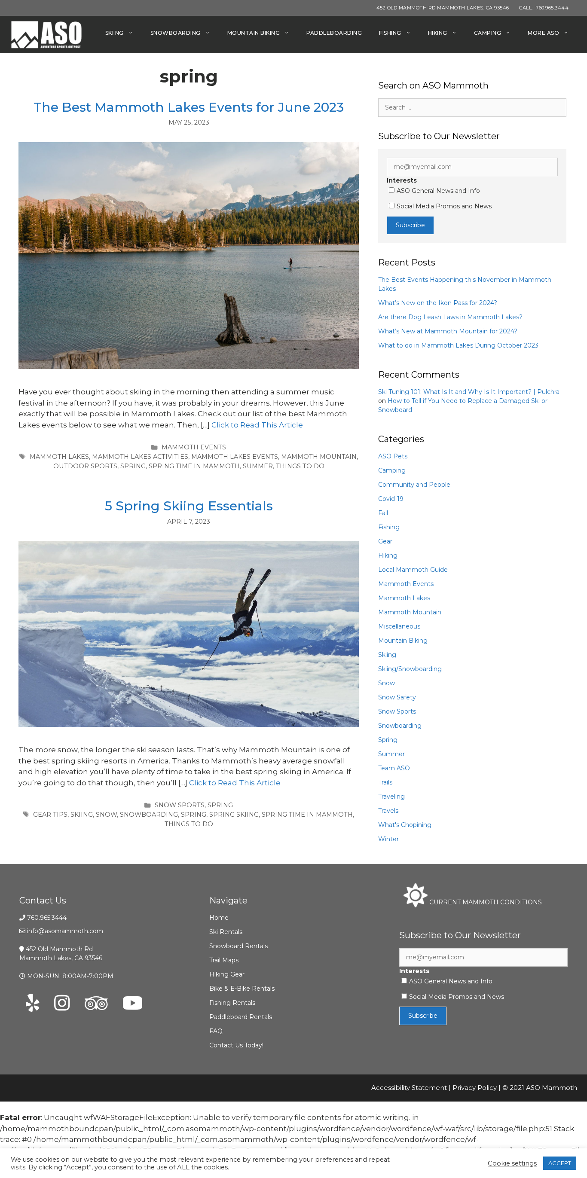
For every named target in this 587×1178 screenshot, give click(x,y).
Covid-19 (391, 499)
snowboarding (149, 814)
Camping (487, 33)
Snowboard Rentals (238, 946)
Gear (385, 541)
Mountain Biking (253, 33)
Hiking (437, 33)
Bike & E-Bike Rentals (242, 988)
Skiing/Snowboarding (410, 669)
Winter (388, 839)
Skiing (114, 33)
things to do (300, 466)
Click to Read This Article (257, 425)
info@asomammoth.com (65, 931)
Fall (383, 513)
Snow (386, 683)
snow (106, 814)
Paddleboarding (334, 33)
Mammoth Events (194, 447)
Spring (220, 805)
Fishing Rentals (232, 1003)
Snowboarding (175, 33)
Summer (258, 466)
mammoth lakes (59, 457)
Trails (385, 782)
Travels (388, 811)
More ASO (543, 33)
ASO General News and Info (438, 191)
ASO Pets (392, 456)
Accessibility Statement (409, 1087)
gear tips (50, 814)
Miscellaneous (399, 626)
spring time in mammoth (194, 466)
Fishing (390, 33)
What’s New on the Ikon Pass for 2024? (437, 303)
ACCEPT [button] (559, 1163)
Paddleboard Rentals (240, 1017)
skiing (81, 814)
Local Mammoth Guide (413, 570)
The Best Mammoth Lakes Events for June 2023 (189, 107)
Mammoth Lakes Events (234, 457)
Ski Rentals (225, 932)
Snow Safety (397, 697)
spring (133, 466)
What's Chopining (404, 825)
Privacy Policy (474, 1087)
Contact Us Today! (236, 1045)
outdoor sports (85, 466)
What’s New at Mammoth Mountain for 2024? (447, 331)
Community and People (414, 484)
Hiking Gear (227, 974)
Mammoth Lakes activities (140, 457)
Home (219, 918)
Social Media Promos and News (444, 206)
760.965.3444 (47, 918)
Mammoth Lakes (404, 598)
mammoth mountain (319, 457)
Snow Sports (180, 805)
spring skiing (234, 814)
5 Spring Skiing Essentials (189, 506)
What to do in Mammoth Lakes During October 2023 (458, 345)
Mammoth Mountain (409, 612)
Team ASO (394, 768)
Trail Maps (223, 960)
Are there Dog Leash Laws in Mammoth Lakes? (450, 317)
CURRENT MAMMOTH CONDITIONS (485, 902)
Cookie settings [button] (512, 1163)
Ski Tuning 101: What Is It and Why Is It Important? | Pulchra (468, 392)
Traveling (391, 796)
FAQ (216, 1031)
